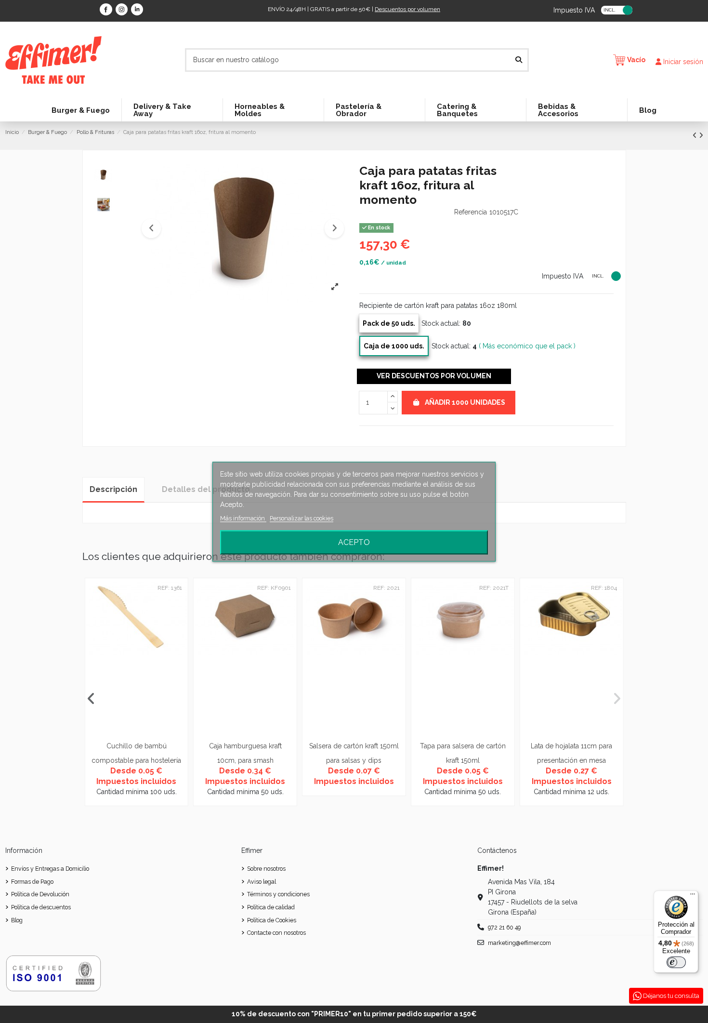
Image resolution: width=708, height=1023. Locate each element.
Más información (243, 517)
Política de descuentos (41, 907)
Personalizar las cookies (301, 517)
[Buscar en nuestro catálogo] (519, 60)
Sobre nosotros (266, 868)
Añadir (465, 402)
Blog (17, 920)
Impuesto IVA (574, 9)
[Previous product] (696, 135)
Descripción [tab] (113, 489)
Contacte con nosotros (276, 932)
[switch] (676, 962)
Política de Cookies (271, 920)
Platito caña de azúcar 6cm (398, 746)
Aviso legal (261, 881)
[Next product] (701, 135)
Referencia (470, 212)
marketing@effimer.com (519, 942)
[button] (151, 228)
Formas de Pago (32, 881)
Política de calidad (271, 907)
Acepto (354, 541)
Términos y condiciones (278, 894)
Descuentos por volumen (407, 9)
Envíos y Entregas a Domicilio (50, 868)
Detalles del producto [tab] (206, 489)
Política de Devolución (40, 894)
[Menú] (692, 896)
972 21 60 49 (504, 927)
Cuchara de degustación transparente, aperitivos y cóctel (181, 760)
